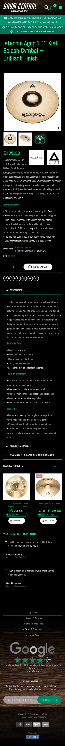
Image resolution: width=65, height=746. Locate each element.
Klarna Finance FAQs (33, 623)
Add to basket (40, 266)
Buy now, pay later (15, 27)
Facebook (6, 278)
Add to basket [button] (18, 521)
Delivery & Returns (34, 618)
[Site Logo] (19, 7)
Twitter (12, 278)
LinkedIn (18, 278)
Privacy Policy (34, 635)
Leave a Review (33, 671)
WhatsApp (36, 278)
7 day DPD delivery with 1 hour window (34, 31)
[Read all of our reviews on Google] (32, 650)
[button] (46, 7)
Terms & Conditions (34, 629)
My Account (34, 612)
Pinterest (24, 278)
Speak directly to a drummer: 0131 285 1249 (34, 21)
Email (30, 278)
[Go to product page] (16, 486)
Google (32, 668)
